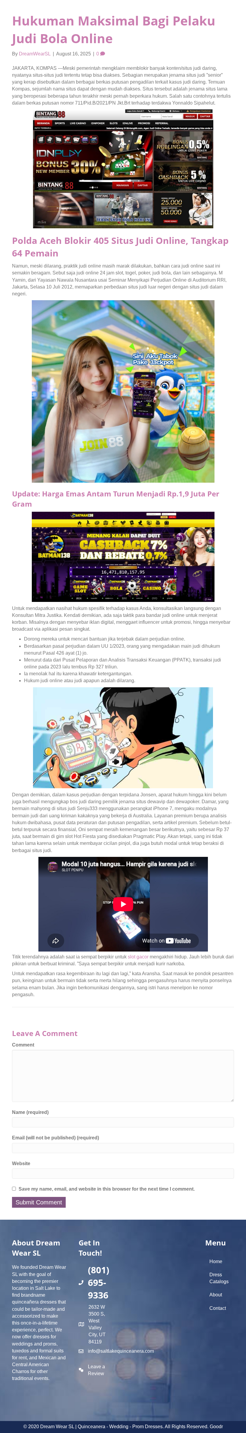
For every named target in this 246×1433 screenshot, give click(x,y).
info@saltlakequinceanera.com (121, 1351)
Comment (23, 1044)
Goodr (216, 1426)
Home (215, 1261)
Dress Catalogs (219, 1278)
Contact (217, 1308)
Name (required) (30, 1112)
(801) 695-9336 (98, 1282)
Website (21, 1163)
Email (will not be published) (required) (55, 1137)
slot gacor (138, 956)
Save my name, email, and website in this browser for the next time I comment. (107, 1189)
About (215, 1294)
